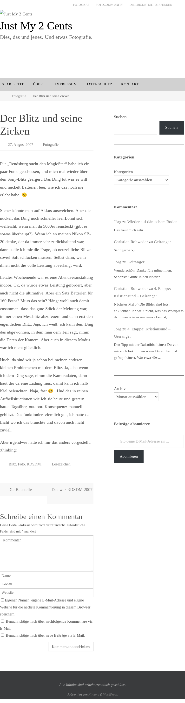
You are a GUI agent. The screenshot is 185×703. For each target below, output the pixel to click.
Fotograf (81, 5)
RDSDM (34, 462)
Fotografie (19, 96)
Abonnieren (129, 456)
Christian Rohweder (131, 241)
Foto (21, 462)
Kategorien (123, 172)
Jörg (117, 221)
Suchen (171, 127)
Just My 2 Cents (36, 26)
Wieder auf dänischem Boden (152, 221)
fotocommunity (109, 5)
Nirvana (93, 691)
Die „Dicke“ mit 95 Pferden (151, 5)
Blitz (12, 462)
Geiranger (162, 241)
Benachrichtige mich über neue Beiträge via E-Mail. (45, 633)
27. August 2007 (20, 144)
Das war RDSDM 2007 (72, 487)
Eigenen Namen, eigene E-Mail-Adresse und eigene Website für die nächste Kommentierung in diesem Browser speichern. (45, 604)
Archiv (120, 388)
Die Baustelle (19, 487)
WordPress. (110, 691)
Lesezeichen (61, 462)
